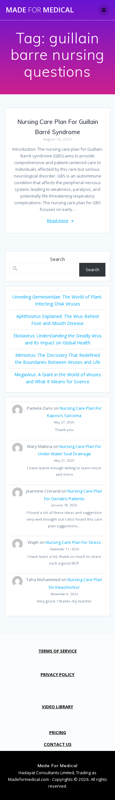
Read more (57, 220)
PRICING (57, 732)
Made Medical (40, 9)
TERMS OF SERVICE (57, 651)
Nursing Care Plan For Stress (73, 542)
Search (57, 259)
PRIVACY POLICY (57, 674)
